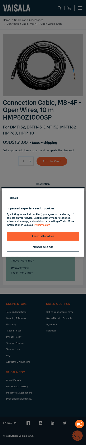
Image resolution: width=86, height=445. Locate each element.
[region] (43, 222)
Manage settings (43, 246)
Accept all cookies (43, 236)
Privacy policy (42, 224)
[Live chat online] (79, 424)
